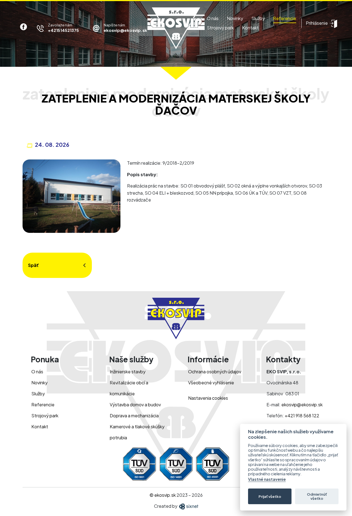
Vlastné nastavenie (267, 479)
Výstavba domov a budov (135, 404)
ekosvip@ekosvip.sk (302, 404)
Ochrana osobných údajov (214, 371)
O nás (213, 18)
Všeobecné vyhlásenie (211, 382)
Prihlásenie (317, 23)
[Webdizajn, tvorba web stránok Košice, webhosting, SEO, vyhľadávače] (188, 506)
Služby (258, 18)
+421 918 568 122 (302, 415)
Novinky (235, 18)
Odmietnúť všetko (317, 496)
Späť (33, 265)
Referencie (284, 18)
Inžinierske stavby (127, 371)
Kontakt (250, 28)
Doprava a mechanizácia (134, 415)
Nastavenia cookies (208, 398)
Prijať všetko (269, 496)
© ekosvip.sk (163, 495)
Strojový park (220, 28)
